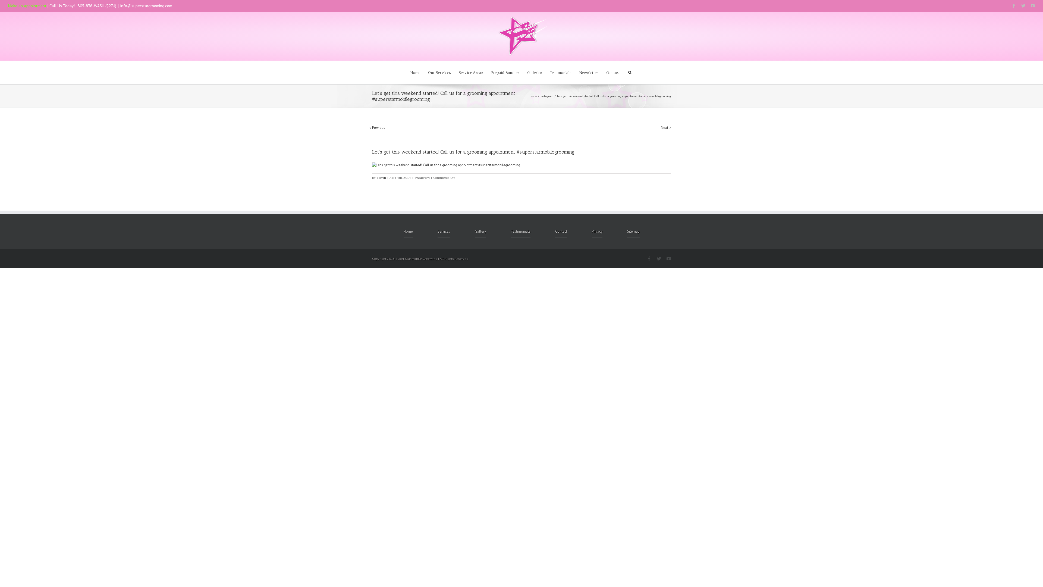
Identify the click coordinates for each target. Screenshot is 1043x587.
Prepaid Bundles (505, 72)
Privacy (597, 231)
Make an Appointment (27, 5)
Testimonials (560, 72)
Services (444, 231)
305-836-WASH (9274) (97, 5)
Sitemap (633, 231)
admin (381, 178)
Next (664, 127)
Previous (378, 127)
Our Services (439, 72)
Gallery (480, 231)
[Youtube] (1033, 6)
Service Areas (471, 72)
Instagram (547, 96)
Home (415, 72)
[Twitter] (1023, 6)
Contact (612, 72)
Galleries (534, 72)
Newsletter (588, 72)
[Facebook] (1014, 6)
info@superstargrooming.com (146, 5)
